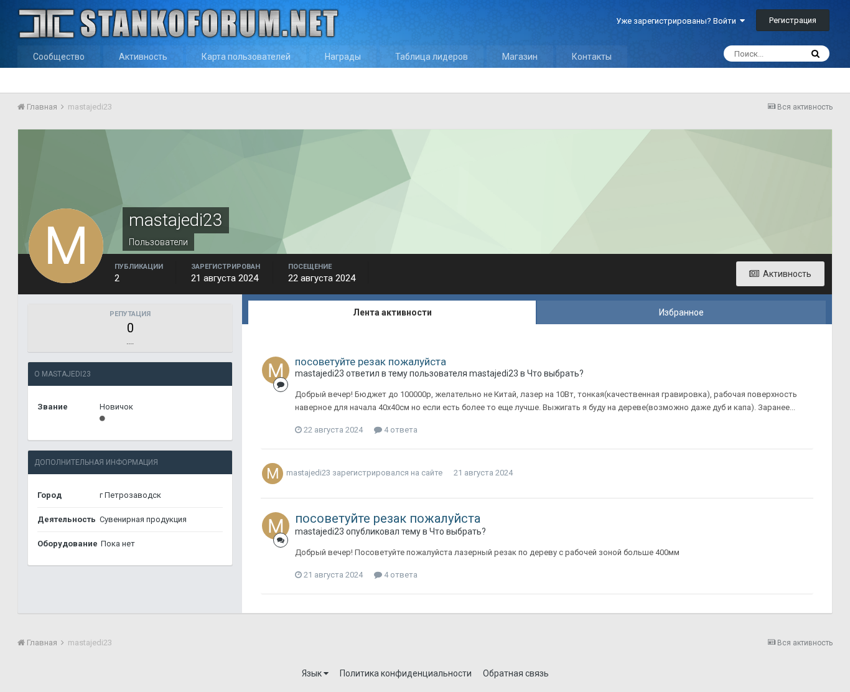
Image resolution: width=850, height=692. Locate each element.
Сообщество (59, 57)
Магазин (520, 57)
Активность (143, 57)
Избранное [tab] (681, 312)
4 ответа (400, 429)
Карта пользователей (246, 57)
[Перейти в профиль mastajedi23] (275, 370)
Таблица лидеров (431, 57)
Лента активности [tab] (392, 312)
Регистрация (792, 20)
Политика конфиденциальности (406, 673)
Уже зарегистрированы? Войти (678, 21)
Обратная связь (516, 673)
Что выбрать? (555, 373)
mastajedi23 (319, 373)
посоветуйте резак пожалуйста (370, 361)
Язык (313, 673)
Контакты (592, 57)
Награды (343, 57)
